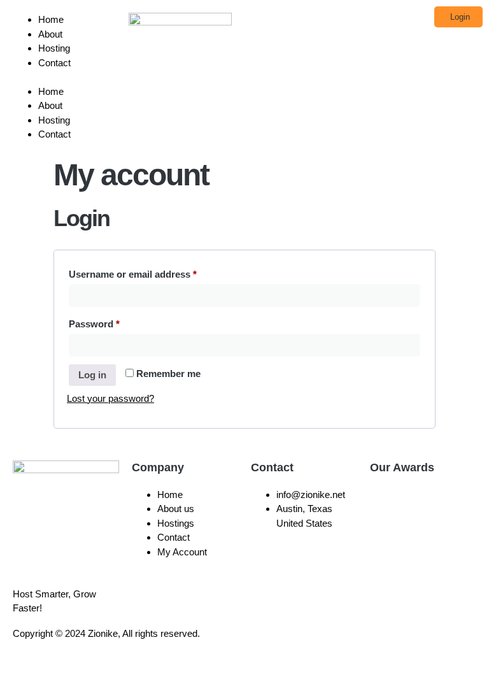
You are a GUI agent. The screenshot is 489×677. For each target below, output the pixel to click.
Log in (92, 374)
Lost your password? (110, 398)
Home (51, 19)
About (50, 34)
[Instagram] (301, 644)
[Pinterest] (404, 644)
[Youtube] (370, 644)
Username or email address (153, 272)
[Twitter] (335, 644)
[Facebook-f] (267, 644)
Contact (54, 62)
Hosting (54, 48)
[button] (64, 77)
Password (114, 322)
